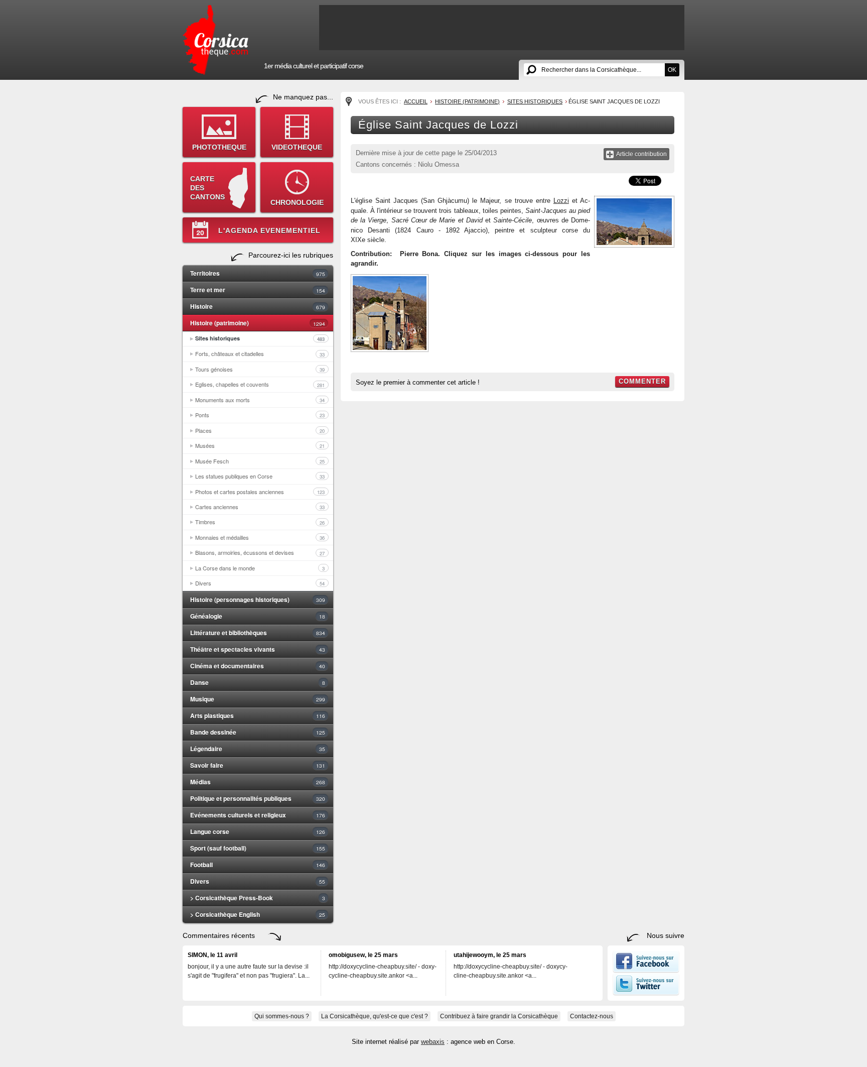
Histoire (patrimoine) (257, 322)
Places (260, 430)
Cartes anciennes (260, 507)
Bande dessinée (257, 732)
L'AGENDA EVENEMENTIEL (269, 230)
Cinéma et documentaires (257, 665)
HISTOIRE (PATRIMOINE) (467, 101)
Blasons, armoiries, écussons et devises (260, 552)
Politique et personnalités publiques (257, 798)
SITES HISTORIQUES (534, 101)
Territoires (257, 273)
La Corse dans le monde (260, 568)
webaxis (433, 1041)
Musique (257, 698)
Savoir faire (257, 765)
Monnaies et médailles (260, 537)
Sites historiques (260, 338)
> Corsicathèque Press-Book (257, 897)
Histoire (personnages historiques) (257, 599)
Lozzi (561, 200)
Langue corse (257, 831)
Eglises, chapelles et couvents (260, 384)
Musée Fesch (260, 461)
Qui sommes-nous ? (281, 1016)
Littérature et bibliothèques (257, 632)
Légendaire (257, 748)
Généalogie (257, 616)
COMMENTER (642, 381)
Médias (257, 781)
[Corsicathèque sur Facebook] (646, 971)
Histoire (257, 306)
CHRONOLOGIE (297, 202)
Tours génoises (260, 369)
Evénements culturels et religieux (257, 814)
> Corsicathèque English (257, 914)
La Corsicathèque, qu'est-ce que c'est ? (374, 1016)
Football (257, 864)
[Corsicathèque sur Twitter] (646, 993)
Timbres (260, 522)
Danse (257, 682)
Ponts (260, 415)
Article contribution (641, 154)
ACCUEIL (415, 101)
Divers (260, 583)
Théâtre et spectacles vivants (257, 649)
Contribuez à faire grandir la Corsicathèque (499, 1016)
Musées (260, 445)
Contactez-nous (591, 1016)
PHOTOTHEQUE (219, 147)
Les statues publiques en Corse (260, 476)
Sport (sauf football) (257, 848)
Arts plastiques (257, 715)
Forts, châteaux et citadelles (260, 353)
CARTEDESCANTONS (207, 188)
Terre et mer (257, 289)
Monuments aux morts (260, 400)
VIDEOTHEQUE (296, 147)
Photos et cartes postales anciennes (260, 492)
